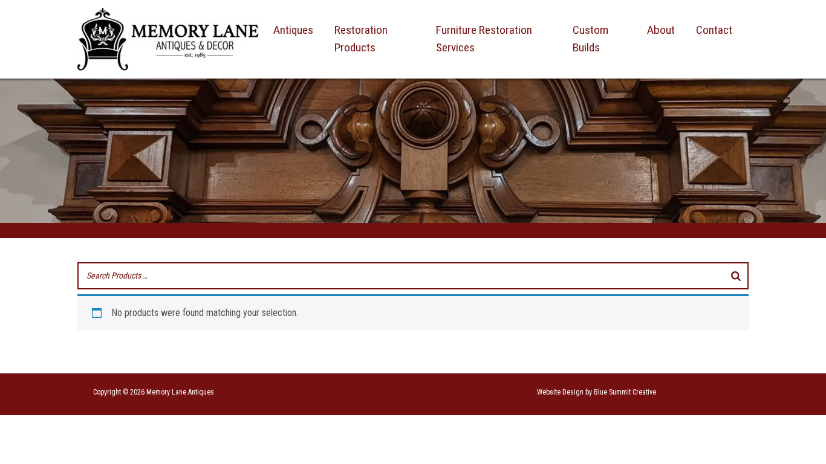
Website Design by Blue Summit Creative (596, 392)
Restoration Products (361, 38)
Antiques (293, 30)
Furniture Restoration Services (484, 38)
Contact (714, 30)
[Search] (736, 276)
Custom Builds (590, 38)
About (661, 30)
